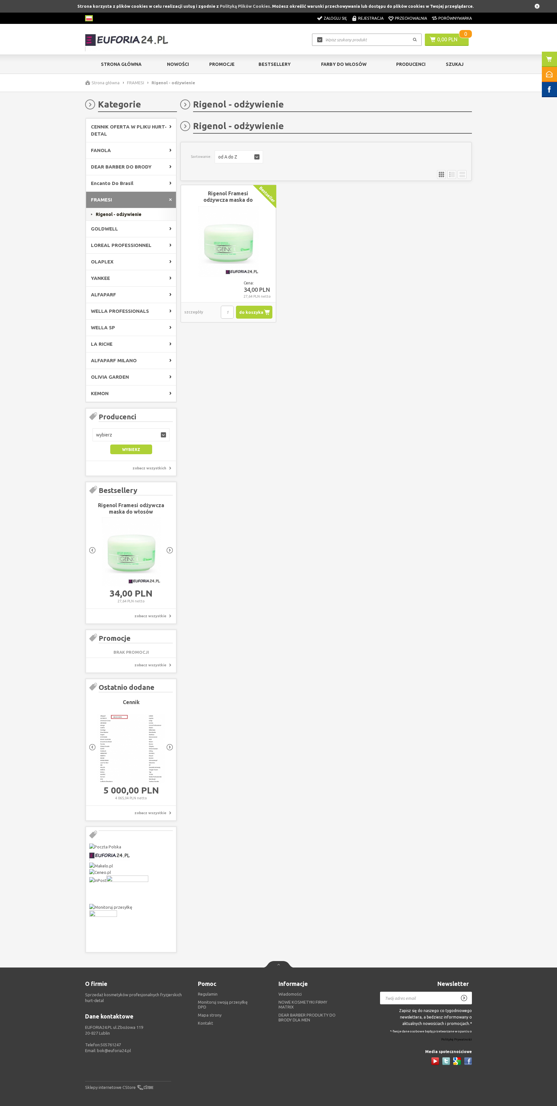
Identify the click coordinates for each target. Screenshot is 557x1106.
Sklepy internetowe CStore (110, 1087)
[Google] (457, 1061)
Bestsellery (275, 64)
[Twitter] (446, 1061)
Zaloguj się (335, 18)
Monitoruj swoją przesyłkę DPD (223, 1004)
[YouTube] (435, 1061)
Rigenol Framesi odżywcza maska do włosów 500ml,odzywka (131, 511)
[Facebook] (468, 1061)
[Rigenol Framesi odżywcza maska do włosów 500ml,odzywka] (131, 552)
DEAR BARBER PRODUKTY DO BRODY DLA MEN (307, 1017)
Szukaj (455, 64)
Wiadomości (290, 994)
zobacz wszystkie (150, 616)
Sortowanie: (201, 157)
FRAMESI (135, 82)
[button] (131, 434)
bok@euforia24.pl (114, 1050)
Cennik (131, 702)
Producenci (410, 64)
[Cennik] (131, 748)
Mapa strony (209, 1015)
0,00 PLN (447, 39)
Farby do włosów (343, 64)
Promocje (222, 64)
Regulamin (208, 994)
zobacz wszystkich (149, 468)
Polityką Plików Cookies (245, 6)
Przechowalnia (411, 18)
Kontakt (205, 1023)
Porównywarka (455, 18)
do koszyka (251, 312)
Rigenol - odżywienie (119, 214)
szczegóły (193, 312)
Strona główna (121, 64)
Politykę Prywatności (456, 1039)
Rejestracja (371, 18)
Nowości (178, 64)
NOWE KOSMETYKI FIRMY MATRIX (302, 1004)
